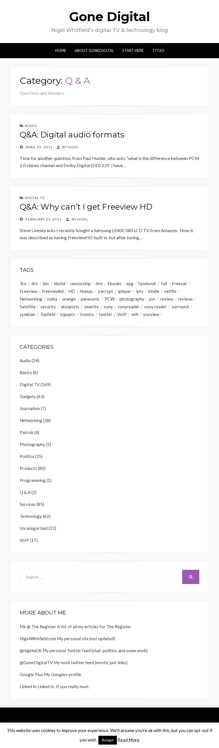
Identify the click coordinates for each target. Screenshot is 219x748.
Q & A (25, 492)
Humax (86, 291)
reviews (185, 298)
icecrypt (105, 291)
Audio (31, 125)
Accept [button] (107, 740)
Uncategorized (34, 528)
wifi (134, 314)
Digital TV (35, 198)
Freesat (179, 283)
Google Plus (31, 674)
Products (28, 468)
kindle (153, 291)
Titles (158, 50)
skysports (70, 306)
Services (28, 504)
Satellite (28, 306)
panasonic (90, 298)
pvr (152, 298)
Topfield (47, 314)
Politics (27, 456)
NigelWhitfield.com (38, 638)
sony (108, 306)
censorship (80, 283)
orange (69, 298)
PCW (110, 298)
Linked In (28, 686)
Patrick (26, 432)
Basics (26, 372)
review (166, 298)
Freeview (28, 291)
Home (60, 50)
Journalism (30, 408)
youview (151, 314)
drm (99, 283)
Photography (32, 444)
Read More (128, 739)
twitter (105, 314)
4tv (34, 283)
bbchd (59, 283)
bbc (46, 283)
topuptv (67, 314)
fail (164, 283)
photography (131, 298)
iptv (139, 291)
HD (71, 291)
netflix (170, 291)
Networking (31, 298)
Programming (33, 480)
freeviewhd (53, 291)
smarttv (91, 306)
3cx (23, 283)
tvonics (87, 314)
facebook (147, 283)
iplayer (124, 291)
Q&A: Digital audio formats (72, 134)
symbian (27, 314)
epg (129, 283)
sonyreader (128, 306)
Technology (31, 516)
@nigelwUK (31, 650)
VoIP (122, 314)
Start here (133, 50)
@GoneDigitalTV (36, 662)
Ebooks (114, 283)
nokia (52, 298)
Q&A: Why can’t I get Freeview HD (86, 207)
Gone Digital (109, 16)
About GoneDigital (94, 50)
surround (180, 306)
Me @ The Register (38, 626)
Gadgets (28, 396)
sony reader (155, 306)
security (48, 306)
